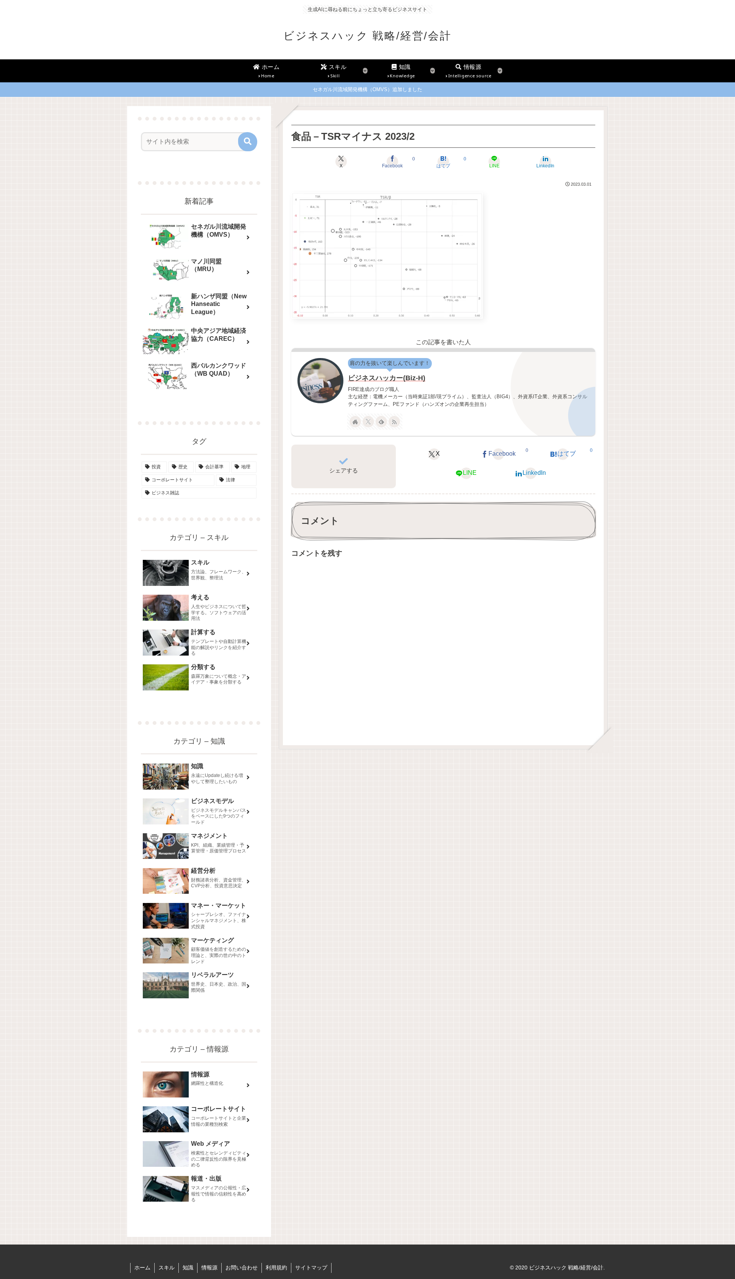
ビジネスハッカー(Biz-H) (386, 378)
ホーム (142, 1267)
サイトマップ (311, 1267)
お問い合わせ (241, 1267)
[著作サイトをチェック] (355, 422)
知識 (188, 1267)
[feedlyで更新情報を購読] (381, 422)
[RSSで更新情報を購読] (394, 422)
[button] (247, 141)
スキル (166, 1267)
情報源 (209, 1267)
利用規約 (276, 1267)
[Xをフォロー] (368, 422)
